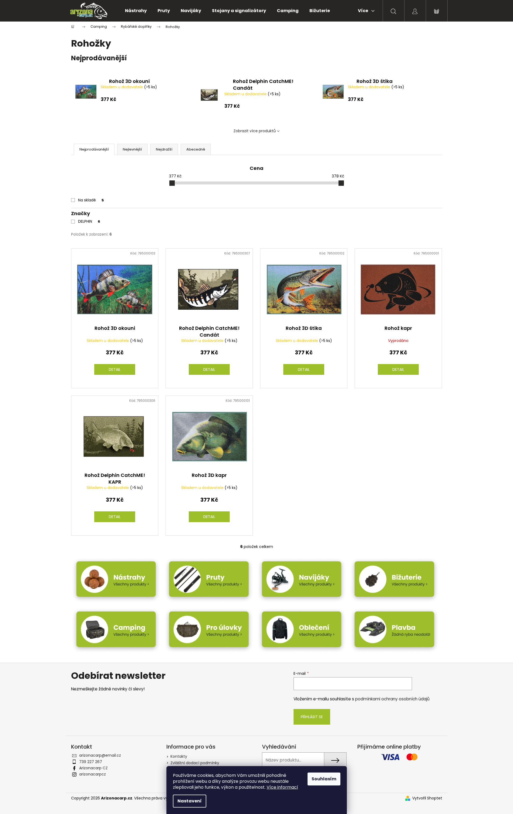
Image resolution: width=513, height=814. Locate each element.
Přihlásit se (312, 716)
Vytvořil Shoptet (427, 798)
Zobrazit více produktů (254, 131)
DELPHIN (89, 221)
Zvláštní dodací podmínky (194, 763)
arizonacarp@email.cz (100, 755)
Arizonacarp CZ (93, 768)
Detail (115, 369)
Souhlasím (324, 779)
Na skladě (91, 200)
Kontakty (178, 756)
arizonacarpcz (92, 774)
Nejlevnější (132, 149)
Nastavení (189, 801)
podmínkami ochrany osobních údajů (392, 699)
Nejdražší (164, 149)
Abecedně (195, 149)
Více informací (282, 787)
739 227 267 (90, 761)
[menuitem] (136, 11)
